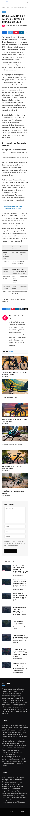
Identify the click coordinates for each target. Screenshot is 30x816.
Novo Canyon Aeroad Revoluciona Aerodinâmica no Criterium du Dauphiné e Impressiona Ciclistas (20, 611)
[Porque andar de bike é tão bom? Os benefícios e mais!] (15, 457)
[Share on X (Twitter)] (10, 32)
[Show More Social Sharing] (26, 32)
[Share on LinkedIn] (21, 32)
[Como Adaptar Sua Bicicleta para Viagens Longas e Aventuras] (15, 363)
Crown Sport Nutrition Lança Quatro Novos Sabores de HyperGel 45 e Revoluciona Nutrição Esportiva (20, 652)
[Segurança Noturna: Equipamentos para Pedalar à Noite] (15, 410)
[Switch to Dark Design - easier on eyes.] (27, 2)
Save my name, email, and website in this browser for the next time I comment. (14, 543)
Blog (8, 7)
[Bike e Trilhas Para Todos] (15, 2)
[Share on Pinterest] (16, 32)
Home (3, 7)
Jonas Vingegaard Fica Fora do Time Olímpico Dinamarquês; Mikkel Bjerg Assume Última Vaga (20, 597)
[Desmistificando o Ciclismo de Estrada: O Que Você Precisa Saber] (15, 386)
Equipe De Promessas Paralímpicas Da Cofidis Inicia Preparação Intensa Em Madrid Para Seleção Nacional (20, 666)
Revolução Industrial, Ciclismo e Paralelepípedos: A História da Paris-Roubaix (13, 491)
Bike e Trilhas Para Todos (13, 25)
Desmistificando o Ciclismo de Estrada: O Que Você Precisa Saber (15, 396)
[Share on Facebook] (4, 32)
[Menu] (3, 2)
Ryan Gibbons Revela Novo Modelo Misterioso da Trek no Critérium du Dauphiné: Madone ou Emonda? (20, 639)
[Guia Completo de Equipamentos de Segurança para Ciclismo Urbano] (15, 433)
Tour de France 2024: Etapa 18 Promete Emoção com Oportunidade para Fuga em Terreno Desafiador (20, 569)
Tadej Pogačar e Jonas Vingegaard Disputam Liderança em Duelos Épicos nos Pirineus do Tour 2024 (19, 583)
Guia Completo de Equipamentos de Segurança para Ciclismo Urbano (13, 443)
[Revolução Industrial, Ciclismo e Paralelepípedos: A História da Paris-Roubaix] (15, 480)
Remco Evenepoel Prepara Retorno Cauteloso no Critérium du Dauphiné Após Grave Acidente (20, 625)
